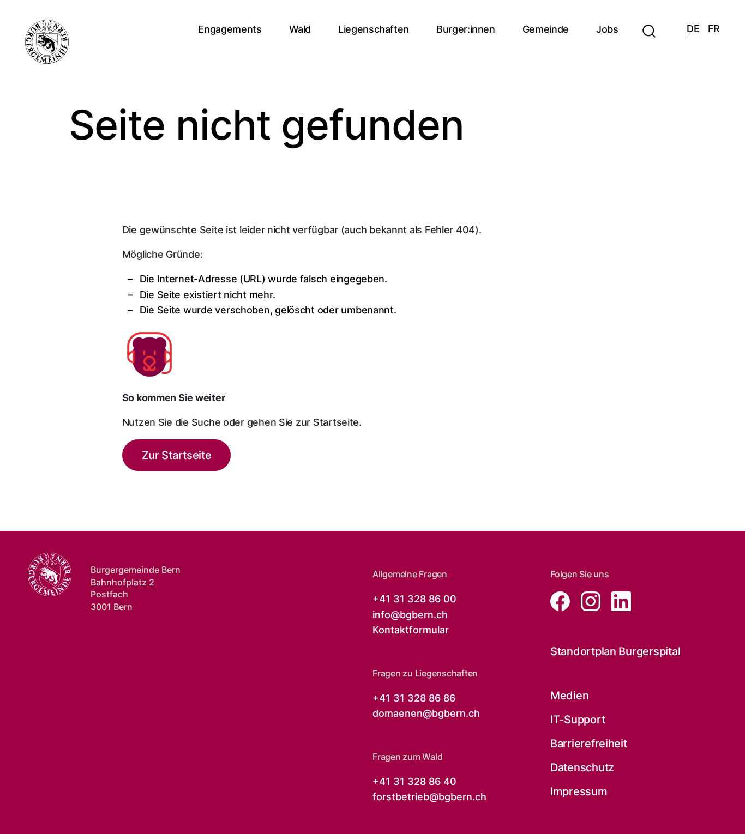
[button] (649, 24)
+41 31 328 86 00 (414, 599)
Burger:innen (465, 29)
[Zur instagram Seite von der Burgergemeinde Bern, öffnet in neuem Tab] (587, 600)
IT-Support (577, 719)
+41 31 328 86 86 (413, 698)
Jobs (607, 29)
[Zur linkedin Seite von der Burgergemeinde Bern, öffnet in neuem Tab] (617, 600)
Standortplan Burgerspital (615, 651)
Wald (300, 29)
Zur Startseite (177, 455)
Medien (569, 695)
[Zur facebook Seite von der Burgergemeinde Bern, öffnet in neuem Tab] (561, 600)
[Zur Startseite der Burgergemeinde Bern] (47, 42)
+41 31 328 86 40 (414, 781)
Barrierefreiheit (588, 743)
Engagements (229, 29)
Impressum (579, 791)
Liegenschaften (373, 29)
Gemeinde (545, 29)
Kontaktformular (410, 630)
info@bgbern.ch (410, 614)
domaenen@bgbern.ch (426, 713)
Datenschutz (582, 767)
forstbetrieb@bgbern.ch (429, 796)
